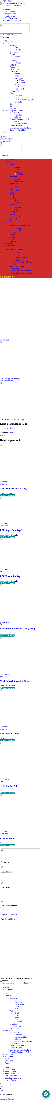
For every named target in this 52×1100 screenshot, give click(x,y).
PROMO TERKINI (7, 277)
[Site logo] (15, 32)
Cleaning (13, 61)
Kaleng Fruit (14, 91)
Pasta (12, 193)
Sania (12, 104)
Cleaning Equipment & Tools (21, 119)
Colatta (17, 97)
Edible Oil (14, 65)
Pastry (12, 93)
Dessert (12, 214)
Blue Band (14, 52)
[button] (46, 1094)
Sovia (12, 106)
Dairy (17, 76)
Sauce (17, 87)
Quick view (4, 482)
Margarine (18, 84)
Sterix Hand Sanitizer (18, 130)
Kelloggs (18, 56)
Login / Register (11, 1080)
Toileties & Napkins (22, 123)
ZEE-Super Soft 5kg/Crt (12, 530)
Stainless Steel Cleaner (23, 262)
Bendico (13, 235)
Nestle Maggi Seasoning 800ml (12, 379)
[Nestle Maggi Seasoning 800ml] (18, 672)
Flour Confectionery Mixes (25, 100)
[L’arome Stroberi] (18, 829)
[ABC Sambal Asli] (18, 777)
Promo (7, 132)
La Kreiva (13, 241)
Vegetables (14, 218)
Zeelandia (18, 102)
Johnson (18, 117)
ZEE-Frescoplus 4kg (10, 576)
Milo (16, 48)
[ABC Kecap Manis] (18, 724)
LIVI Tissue (14, 121)
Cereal (12, 54)
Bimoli (17, 74)
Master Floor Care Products (20, 128)
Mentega (18, 63)
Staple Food (19, 89)
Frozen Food (14, 69)
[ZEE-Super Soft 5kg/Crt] (18, 521)
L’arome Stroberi (8, 838)
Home (2, 340)
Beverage (13, 45)
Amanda (18, 179)
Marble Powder (16, 126)
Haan (12, 239)
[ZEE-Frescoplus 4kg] (18, 567)
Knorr (21, 80)
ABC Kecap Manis (9, 733)
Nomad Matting (21, 258)
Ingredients (19, 78)
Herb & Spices (15, 216)
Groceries (13, 71)
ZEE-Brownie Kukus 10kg (13, 488)
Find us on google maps (11, 5)
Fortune (13, 67)
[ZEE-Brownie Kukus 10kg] (18, 480)
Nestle (17, 58)
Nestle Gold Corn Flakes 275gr (12, 420)
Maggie (22, 82)
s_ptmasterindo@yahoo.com (14, 3)
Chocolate (18, 95)
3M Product (14, 113)
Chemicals (9, 41)
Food (7, 43)
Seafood (13, 220)
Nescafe (18, 50)
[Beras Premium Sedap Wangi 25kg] (18, 620)
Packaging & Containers (14, 110)
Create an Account (7, 1099)
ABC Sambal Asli (8, 786)
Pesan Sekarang (9, 495)
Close (2, 1086)
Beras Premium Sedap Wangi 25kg (17, 628)
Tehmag (13, 108)
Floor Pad (18, 115)
